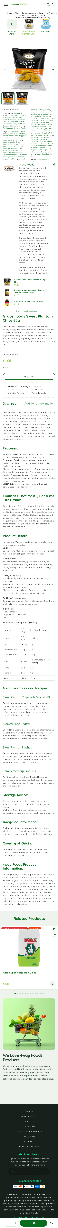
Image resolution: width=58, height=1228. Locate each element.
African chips (13, 131)
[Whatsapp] (26, 1218)
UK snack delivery (38, 152)
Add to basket (33, 1223)
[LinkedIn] (37, 1218)
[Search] (48, 4)
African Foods (20, 115)
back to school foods (11, 138)
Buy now (29, 376)
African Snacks (9, 117)
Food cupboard (29, 13)
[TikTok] (32, 1218)
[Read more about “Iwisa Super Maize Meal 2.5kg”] (52, 984)
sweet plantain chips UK (40, 148)
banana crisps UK (15, 140)
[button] (15, 993)
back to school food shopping (14, 136)
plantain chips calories (40, 137)
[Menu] (6, 4)
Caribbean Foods (9, 124)
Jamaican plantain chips (41, 126)
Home (10, 13)
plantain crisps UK (38, 141)
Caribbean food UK (10, 155)
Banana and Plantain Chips (31, 15)
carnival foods (11, 159)
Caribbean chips (15, 152)
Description (10, 403)
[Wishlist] (51, 1223)
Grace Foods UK (42, 118)
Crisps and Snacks (47, 13)
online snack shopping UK (41, 133)
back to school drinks (17, 134)
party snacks (36, 135)
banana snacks (9, 142)
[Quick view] (54, 934)
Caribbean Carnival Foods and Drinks (14, 120)
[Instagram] (20, 1218)
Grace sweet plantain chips (42, 121)
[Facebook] (15, 1218)
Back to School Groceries (12, 118)
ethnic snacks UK (45, 112)
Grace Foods (42, 159)
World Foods (21, 128)
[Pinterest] (43, 1218)
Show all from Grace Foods (26, 311)
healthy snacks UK (45, 124)
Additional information (39, 403)
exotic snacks (36, 114)
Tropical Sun (48, 150)
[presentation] (5, 70)
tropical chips (36, 150)
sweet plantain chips (44, 145)
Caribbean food (26, 173)
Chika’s (41, 110)
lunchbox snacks (37, 129)
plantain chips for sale (40, 139)
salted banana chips (41, 142)
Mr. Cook (48, 129)
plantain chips (48, 135)
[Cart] (53, 5)
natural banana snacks (40, 131)
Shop (17, 13)
